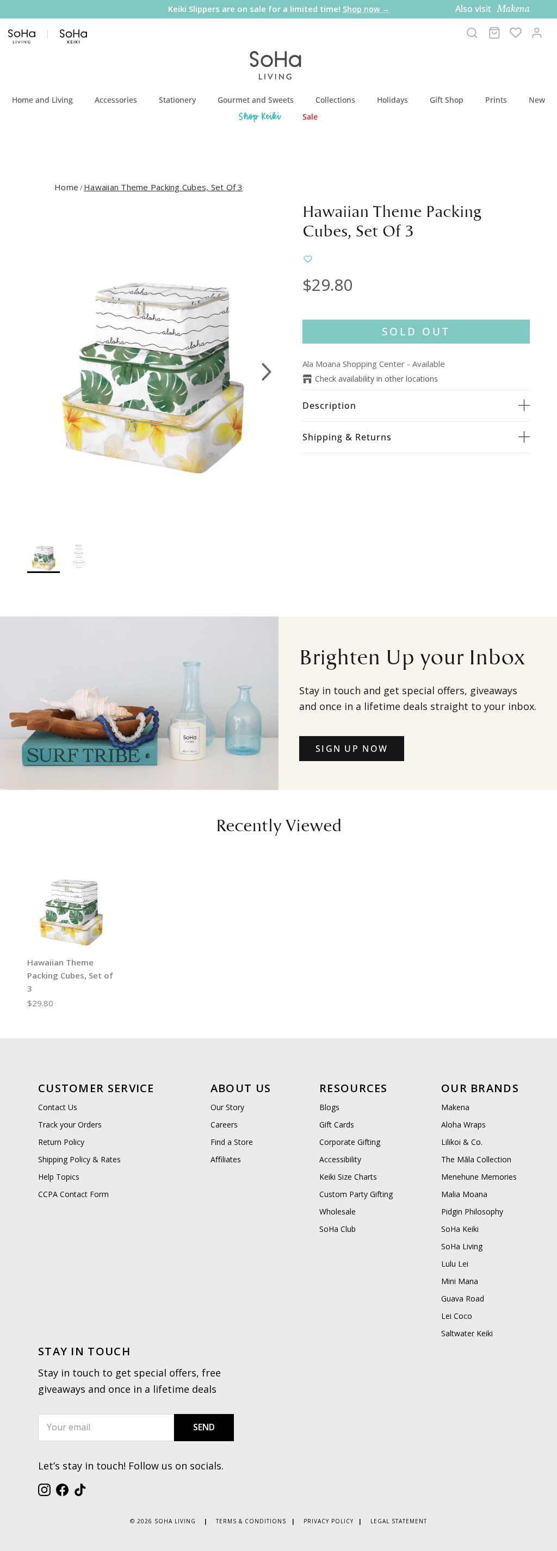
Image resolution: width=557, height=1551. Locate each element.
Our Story (227, 1107)
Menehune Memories (479, 1177)
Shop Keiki (260, 116)
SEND (204, 1427)
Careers (224, 1124)
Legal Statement (398, 1521)
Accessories (116, 100)
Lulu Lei (454, 1264)
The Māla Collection (476, 1159)
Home (66, 187)
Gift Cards (336, 1124)
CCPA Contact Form (73, 1194)
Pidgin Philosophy (472, 1211)
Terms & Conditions (251, 1521)
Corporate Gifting (349, 1142)
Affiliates (226, 1159)
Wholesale (337, 1211)
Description (329, 406)
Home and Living (42, 100)
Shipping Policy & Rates (79, 1159)
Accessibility (340, 1159)
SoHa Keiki (460, 1229)
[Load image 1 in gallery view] (152, 366)
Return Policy (61, 1142)
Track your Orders (70, 1124)
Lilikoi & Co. (461, 1142)
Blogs (329, 1107)
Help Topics (58, 1177)
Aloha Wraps (463, 1124)
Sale (310, 116)
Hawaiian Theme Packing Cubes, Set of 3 (163, 187)
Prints (496, 100)
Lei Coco (456, 1316)
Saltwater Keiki (467, 1333)
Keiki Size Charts (348, 1177)
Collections (335, 100)
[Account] (536, 32)
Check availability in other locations (376, 378)
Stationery (177, 100)
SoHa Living (461, 1246)
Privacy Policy (329, 1521)
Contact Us (57, 1107)
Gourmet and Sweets (256, 100)
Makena (455, 1107)
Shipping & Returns (347, 437)
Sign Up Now (351, 749)
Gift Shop (446, 100)
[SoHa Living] (276, 63)
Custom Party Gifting (356, 1194)
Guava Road (462, 1298)
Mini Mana (459, 1281)
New (537, 100)
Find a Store (232, 1142)
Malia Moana (464, 1194)
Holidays (392, 100)
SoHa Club (337, 1229)
